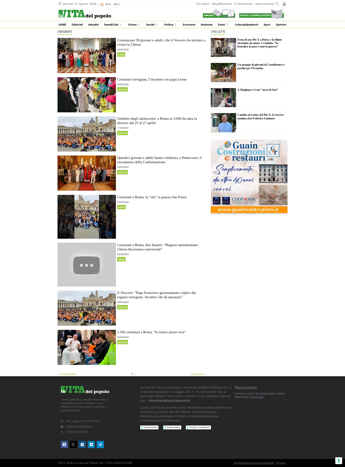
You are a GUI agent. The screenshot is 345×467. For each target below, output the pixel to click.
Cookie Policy (173, 427)
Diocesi (122, 89)
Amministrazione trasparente (169, 400)
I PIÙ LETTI (218, 32)
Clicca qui (257, 397)
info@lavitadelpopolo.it (79, 426)
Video (121, 207)
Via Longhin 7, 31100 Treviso (82, 421)
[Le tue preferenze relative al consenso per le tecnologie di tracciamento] (338, 460)
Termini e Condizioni (199, 427)
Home (121, 54)
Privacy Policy (150, 427)
